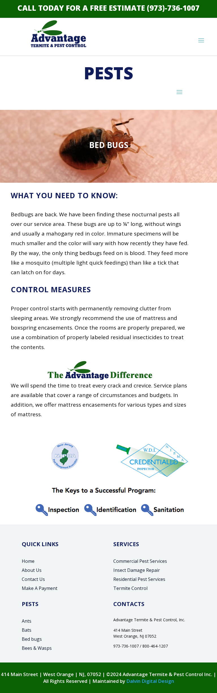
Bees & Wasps (37, 648)
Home (28, 561)
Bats (26, 630)
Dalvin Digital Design (150, 681)
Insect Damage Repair (136, 570)
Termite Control (130, 588)
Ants (26, 621)
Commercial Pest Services (140, 561)
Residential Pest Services (139, 579)
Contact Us (33, 579)
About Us (32, 570)
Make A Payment (39, 588)
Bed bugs (32, 639)
